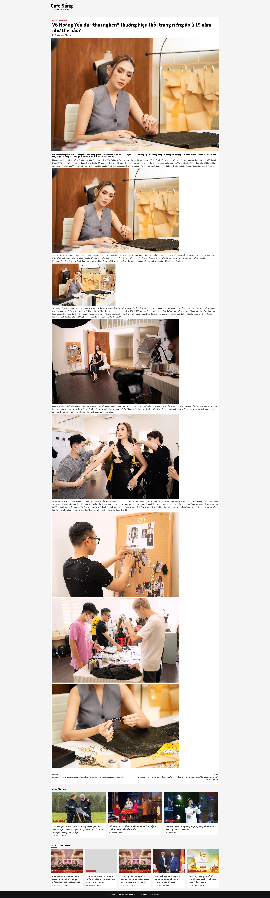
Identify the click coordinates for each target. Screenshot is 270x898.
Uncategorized (56, 870)
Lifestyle (123, 870)
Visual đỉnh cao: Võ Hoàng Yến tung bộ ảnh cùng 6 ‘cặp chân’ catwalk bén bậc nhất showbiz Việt (88, 776)
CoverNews (143, 894)
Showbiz (55, 20)
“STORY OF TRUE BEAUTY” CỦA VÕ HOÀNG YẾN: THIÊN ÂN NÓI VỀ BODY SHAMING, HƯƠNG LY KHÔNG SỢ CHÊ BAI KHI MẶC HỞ (177, 777)
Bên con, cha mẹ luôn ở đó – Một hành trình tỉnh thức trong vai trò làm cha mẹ (203, 879)
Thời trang (63, 20)
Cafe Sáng (62, 6)
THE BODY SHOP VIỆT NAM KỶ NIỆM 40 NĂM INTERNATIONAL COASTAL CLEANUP (100, 879)
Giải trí (55, 821)
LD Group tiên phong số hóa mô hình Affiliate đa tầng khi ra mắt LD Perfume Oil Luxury (135, 879)
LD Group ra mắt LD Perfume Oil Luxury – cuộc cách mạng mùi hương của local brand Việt (66, 879)
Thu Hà (68, 35)
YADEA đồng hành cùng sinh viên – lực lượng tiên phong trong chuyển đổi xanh (167, 879)
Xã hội (156, 870)
